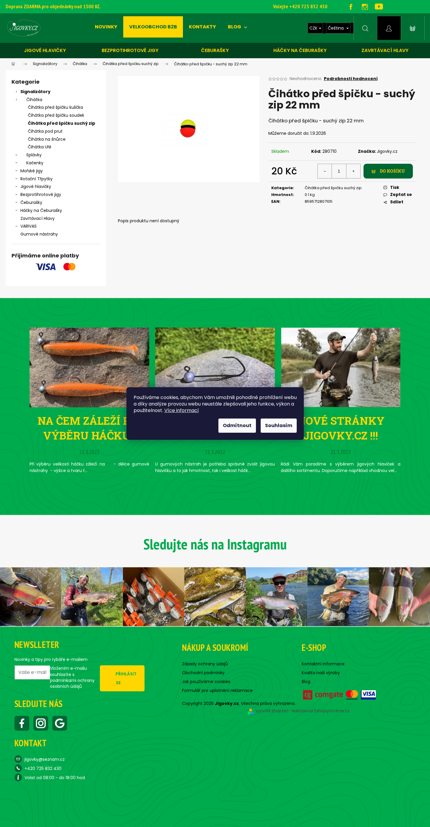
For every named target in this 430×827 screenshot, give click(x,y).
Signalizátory (35, 92)
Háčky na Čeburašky (41, 210)
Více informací (181, 410)
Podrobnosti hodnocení (351, 79)
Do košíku (392, 171)
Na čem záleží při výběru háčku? (89, 427)
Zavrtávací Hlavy (37, 218)
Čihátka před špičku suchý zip (61, 123)
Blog (306, 682)
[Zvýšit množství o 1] (353, 171)
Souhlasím (278, 425)
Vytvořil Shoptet (271, 711)
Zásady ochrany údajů (205, 664)
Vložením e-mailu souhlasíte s (72, 677)
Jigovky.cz (387, 151)
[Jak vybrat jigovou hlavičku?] (215, 367)
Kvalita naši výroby (321, 673)
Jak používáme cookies (206, 682)
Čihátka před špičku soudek (56, 115)
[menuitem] (106, 27)
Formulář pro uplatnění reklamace (217, 690)
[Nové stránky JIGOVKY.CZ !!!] (340, 367)
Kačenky (34, 163)
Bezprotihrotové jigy (130, 50)
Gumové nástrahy (39, 234)
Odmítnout (237, 425)
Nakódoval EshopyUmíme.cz (321, 711)
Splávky (34, 155)
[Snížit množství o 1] (325, 171)
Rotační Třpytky (36, 179)
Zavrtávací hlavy (384, 50)
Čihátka (34, 100)
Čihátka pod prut (45, 131)
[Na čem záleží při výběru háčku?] (89, 367)
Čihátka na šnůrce (47, 139)
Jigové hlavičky (45, 50)
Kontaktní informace (323, 664)
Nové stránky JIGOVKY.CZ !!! (340, 427)
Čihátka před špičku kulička (55, 107)
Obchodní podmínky (203, 673)
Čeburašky (215, 50)
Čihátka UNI (39, 147)
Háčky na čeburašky (300, 50)
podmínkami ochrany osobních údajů (72, 683)
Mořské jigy (31, 171)
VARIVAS (28, 226)
